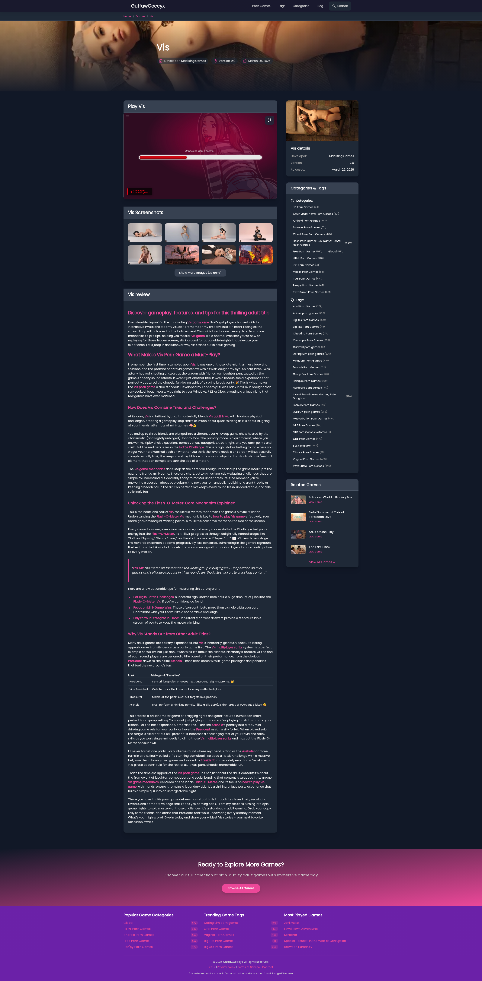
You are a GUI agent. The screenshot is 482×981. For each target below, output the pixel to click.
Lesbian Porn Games (309, 405)
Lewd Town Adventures (301, 929)
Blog (320, 6)
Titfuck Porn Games (309, 452)
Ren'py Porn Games (309, 285)
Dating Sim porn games (312, 354)
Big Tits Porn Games (309, 327)
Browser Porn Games (309, 227)
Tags (281, 6)
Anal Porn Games (307, 306)
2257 (212, 967)
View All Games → (322, 562)
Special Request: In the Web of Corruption (315, 941)
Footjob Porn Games (309, 367)
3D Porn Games (306, 207)
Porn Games (261, 6)
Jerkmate (291, 923)
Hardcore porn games (310, 388)
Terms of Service (248, 967)
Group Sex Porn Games (311, 374)
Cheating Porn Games (310, 333)
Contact (267, 967)
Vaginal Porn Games (310, 459)
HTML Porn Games (308, 258)
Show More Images (200, 273)
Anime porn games (309, 313)
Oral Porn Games (307, 439)
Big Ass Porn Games (309, 320)
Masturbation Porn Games (313, 418)
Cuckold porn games (309, 347)
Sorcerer (290, 935)
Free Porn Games (307, 251)
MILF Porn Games (307, 425)
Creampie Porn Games (311, 340)
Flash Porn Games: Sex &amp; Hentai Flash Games (322, 243)
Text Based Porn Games (312, 292)
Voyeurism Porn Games (312, 466)
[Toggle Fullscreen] (269, 120)
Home (127, 16)
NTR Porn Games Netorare (313, 432)
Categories (301, 6)
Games (140, 16)
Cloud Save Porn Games (312, 234)
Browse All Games (241, 888)
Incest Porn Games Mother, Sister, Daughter (322, 396)
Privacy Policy (226, 967)
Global (335, 251)
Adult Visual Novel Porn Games (316, 214)
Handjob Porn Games (310, 381)
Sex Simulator (305, 446)
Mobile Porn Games (309, 272)
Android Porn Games (310, 221)
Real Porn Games (307, 278)
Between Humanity (298, 947)
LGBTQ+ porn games (310, 412)
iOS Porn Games (306, 265)
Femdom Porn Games (311, 360)
